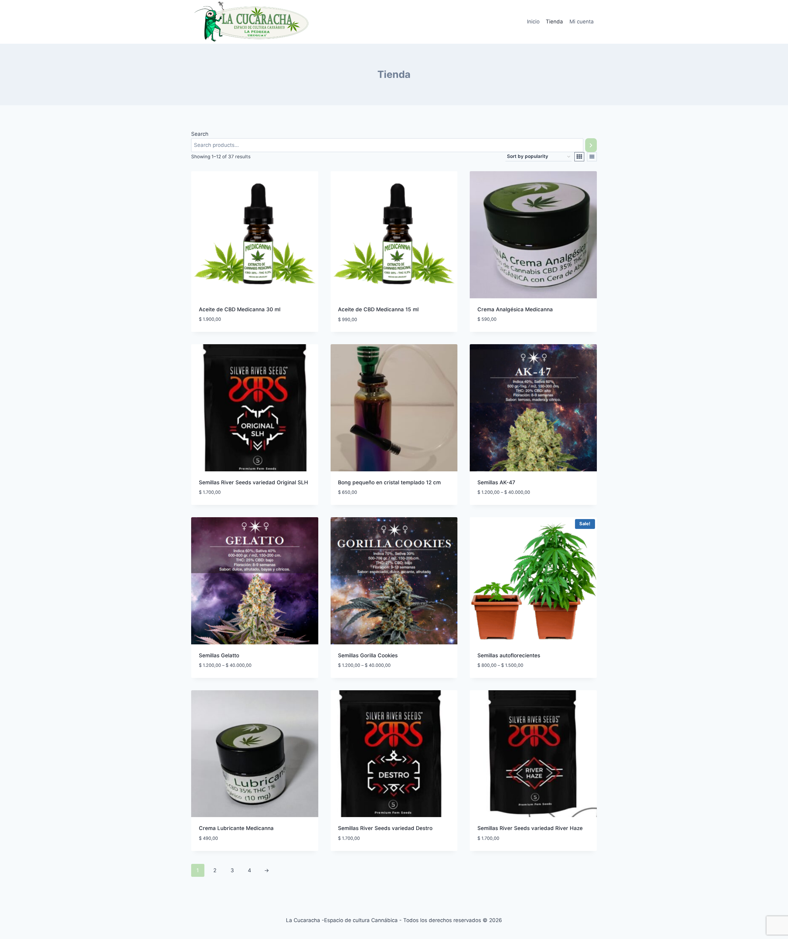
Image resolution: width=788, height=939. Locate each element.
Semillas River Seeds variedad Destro (385, 828)
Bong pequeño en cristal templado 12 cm (389, 482)
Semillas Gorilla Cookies (368, 655)
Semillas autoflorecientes (508, 655)
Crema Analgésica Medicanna (515, 309)
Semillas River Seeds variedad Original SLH (253, 482)
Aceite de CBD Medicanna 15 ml (378, 309)
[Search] (591, 145)
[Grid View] (579, 156)
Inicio (533, 21)
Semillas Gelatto (219, 655)
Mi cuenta (581, 21)
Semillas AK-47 (496, 482)
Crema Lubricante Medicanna (236, 828)
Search (199, 134)
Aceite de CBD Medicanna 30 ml (239, 309)
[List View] (592, 156)
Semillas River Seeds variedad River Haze (530, 828)
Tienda (554, 21)
